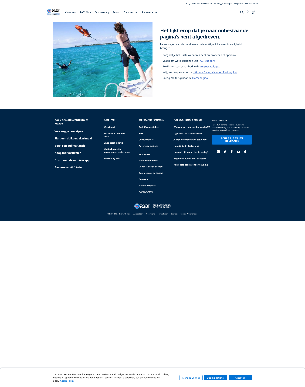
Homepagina (200, 78)
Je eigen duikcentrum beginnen (190, 139)
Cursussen (70, 12)
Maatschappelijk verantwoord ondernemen (117, 151)
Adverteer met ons (148, 146)
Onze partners (146, 139)
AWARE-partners (147, 185)
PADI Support (207, 60)
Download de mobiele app (71, 160)
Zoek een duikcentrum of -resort (72, 122)
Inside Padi (109, 120)
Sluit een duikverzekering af (73, 138)
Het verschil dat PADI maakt (114, 135)
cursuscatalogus (210, 66)
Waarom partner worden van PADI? (192, 127)
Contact (174, 214)
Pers (141, 133)
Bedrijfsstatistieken (149, 127)
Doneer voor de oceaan (151, 166)
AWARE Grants (146, 191)
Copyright (150, 214)
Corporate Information (151, 120)
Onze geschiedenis (113, 142)
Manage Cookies (191, 377)
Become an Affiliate (68, 167)
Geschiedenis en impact (151, 173)
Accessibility (138, 214)
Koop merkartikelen (67, 153)
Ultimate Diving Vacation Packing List (215, 72)
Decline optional (215, 377)
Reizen (116, 12)
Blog (188, 3)
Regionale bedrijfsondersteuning (191, 164)
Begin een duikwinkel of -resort (190, 158)
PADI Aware (144, 154)
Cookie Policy (67, 380)
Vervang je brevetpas (223, 3)
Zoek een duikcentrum (202, 3)
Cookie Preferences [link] (188, 214)
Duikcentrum (131, 12)
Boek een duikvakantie (69, 146)
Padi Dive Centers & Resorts (188, 120)
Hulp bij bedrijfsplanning (186, 146)
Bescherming (102, 12)
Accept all (240, 377)
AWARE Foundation (148, 160)
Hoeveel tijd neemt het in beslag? (191, 152)
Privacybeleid (124, 214)
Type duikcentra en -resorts (188, 133)
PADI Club (85, 12)
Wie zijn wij (109, 127)
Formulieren (163, 214)
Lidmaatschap (150, 12)
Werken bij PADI (112, 158)
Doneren (143, 179)
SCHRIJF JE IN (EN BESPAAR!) (232, 140)
